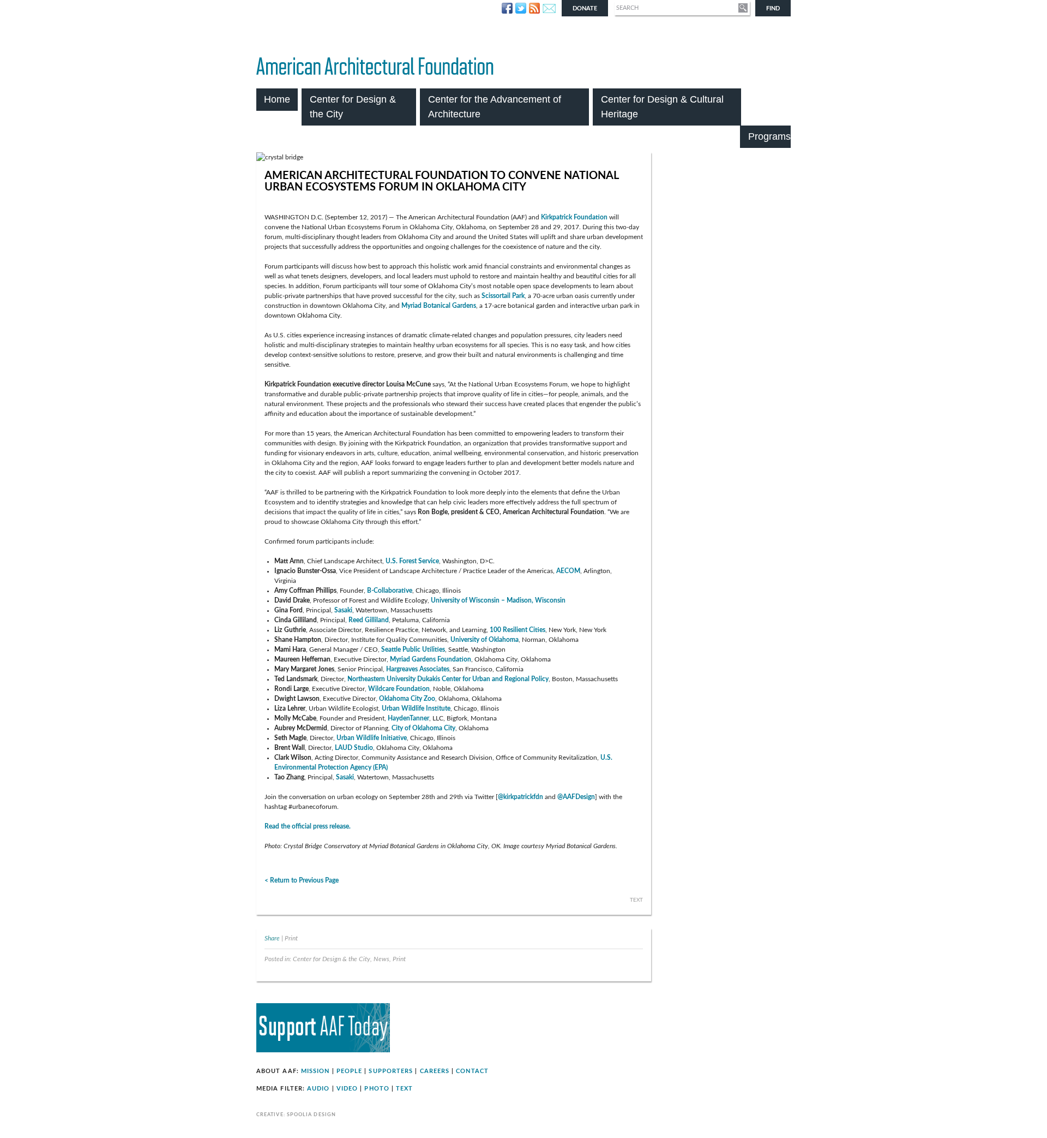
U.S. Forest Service (412, 561)
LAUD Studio (354, 747)
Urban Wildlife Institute (416, 708)
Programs (769, 136)
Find (773, 8)
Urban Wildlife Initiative (371, 738)
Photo (376, 1089)
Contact (472, 1071)
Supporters (391, 1071)
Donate (585, 8)
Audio (318, 1089)
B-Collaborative (389, 590)
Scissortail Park (503, 296)
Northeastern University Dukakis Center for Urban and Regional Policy (448, 679)
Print (291, 939)
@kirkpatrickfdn (520, 797)
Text (404, 1089)
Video (347, 1089)
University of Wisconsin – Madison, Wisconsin (498, 600)
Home (277, 99)
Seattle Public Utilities (413, 649)
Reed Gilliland (368, 620)
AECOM (568, 571)
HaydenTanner (408, 718)
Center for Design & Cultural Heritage (662, 107)
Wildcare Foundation (399, 689)
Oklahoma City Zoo (407, 698)
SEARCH (627, 8)
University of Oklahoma (484, 639)
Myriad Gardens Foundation (430, 659)
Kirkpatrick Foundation (574, 217)
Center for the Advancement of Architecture (494, 107)
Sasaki (343, 610)
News (381, 959)
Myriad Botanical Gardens (438, 305)
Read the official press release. (307, 826)
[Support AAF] (323, 1050)
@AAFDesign (576, 797)
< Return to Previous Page (301, 880)
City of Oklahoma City (423, 728)
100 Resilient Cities (517, 630)
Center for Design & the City (353, 107)
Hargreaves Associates (417, 669)
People (349, 1071)
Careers (435, 1071)
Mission (315, 1071)
